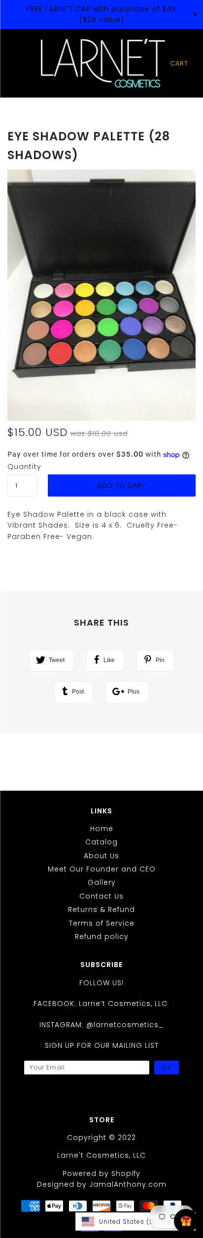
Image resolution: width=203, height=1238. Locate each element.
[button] (135, 1221)
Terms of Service (102, 923)
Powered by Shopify (101, 1173)
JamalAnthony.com (128, 1184)
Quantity (22, 466)
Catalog (101, 842)
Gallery (102, 882)
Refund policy (102, 936)
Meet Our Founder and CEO (102, 869)
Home (101, 829)
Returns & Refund (101, 909)
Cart (179, 63)
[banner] (103, 63)
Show (186, 1221)
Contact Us (101, 896)
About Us (101, 856)
